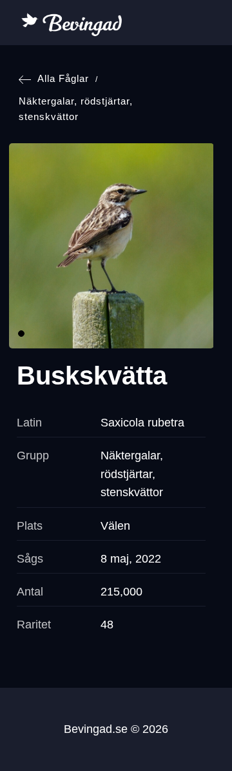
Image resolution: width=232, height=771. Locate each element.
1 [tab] (21, 333)
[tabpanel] (111, 245)
